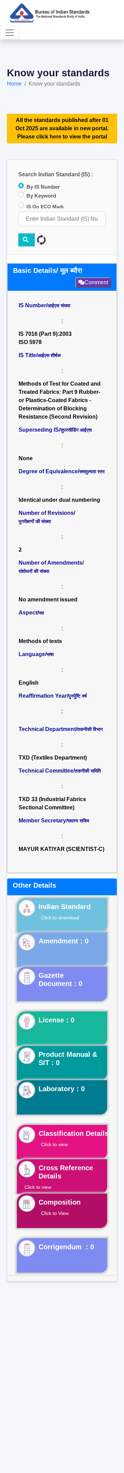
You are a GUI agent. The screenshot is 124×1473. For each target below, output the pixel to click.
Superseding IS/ (55, 430)
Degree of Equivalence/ (62, 471)
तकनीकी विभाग (90, 729)
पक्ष (41, 613)
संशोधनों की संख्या (34, 571)
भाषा (50, 654)
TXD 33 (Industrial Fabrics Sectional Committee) (53, 803)
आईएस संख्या (59, 305)
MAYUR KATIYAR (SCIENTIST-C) (61, 849)
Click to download (60, 917)
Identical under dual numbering (59, 500)
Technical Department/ (61, 729)
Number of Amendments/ (51, 567)
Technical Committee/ (60, 771)
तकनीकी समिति (88, 771)
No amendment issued (48, 599)
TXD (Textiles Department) (53, 758)
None (26, 458)
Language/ (36, 654)
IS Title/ (40, 355)
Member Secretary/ (54, 820)
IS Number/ (44, 305)
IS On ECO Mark (45, 206)
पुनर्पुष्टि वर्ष (77, 696)
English (29, 683)
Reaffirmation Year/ (53, 696)
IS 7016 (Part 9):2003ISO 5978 (45, 338)
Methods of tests (40, 641)
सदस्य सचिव (78, 820)
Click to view (54, 1144)
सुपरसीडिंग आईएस (76, 430)
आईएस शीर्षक (49, 355)
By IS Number (43, 187)
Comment (96, 282)
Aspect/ (31, 613)
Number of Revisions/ (47, 517)
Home (14, 84)
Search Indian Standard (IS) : (55, 174)
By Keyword (41, 196)
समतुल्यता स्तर (92, 471)
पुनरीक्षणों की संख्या (35, 521)
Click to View (55, 1213)
